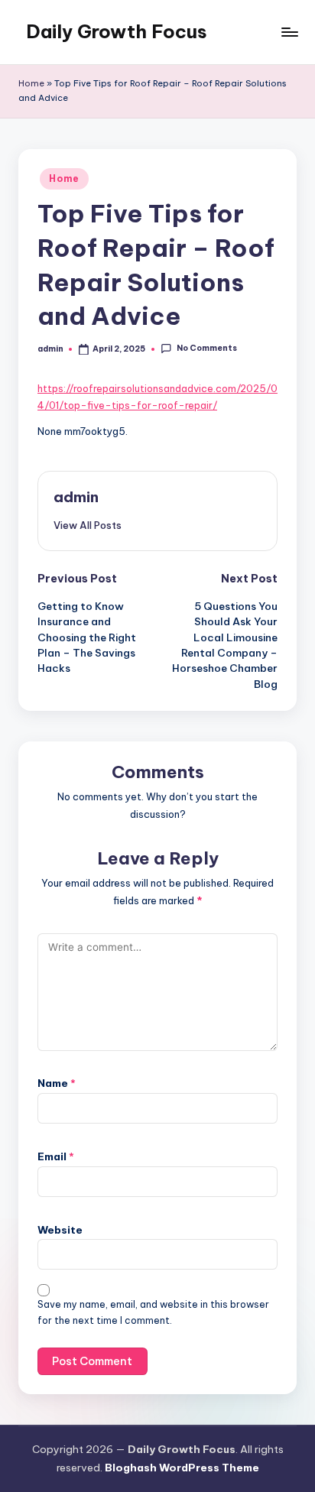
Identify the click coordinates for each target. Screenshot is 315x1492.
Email (55, 1156)
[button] (88, 525)
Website (60, 1230)
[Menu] (289, 32)
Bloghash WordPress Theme (182, 1467)
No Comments (206, 349)
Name (56, 1083)
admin (76, 497)
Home (31, 83)
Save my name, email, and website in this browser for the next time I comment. (153, 1312)
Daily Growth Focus (116, 31)
